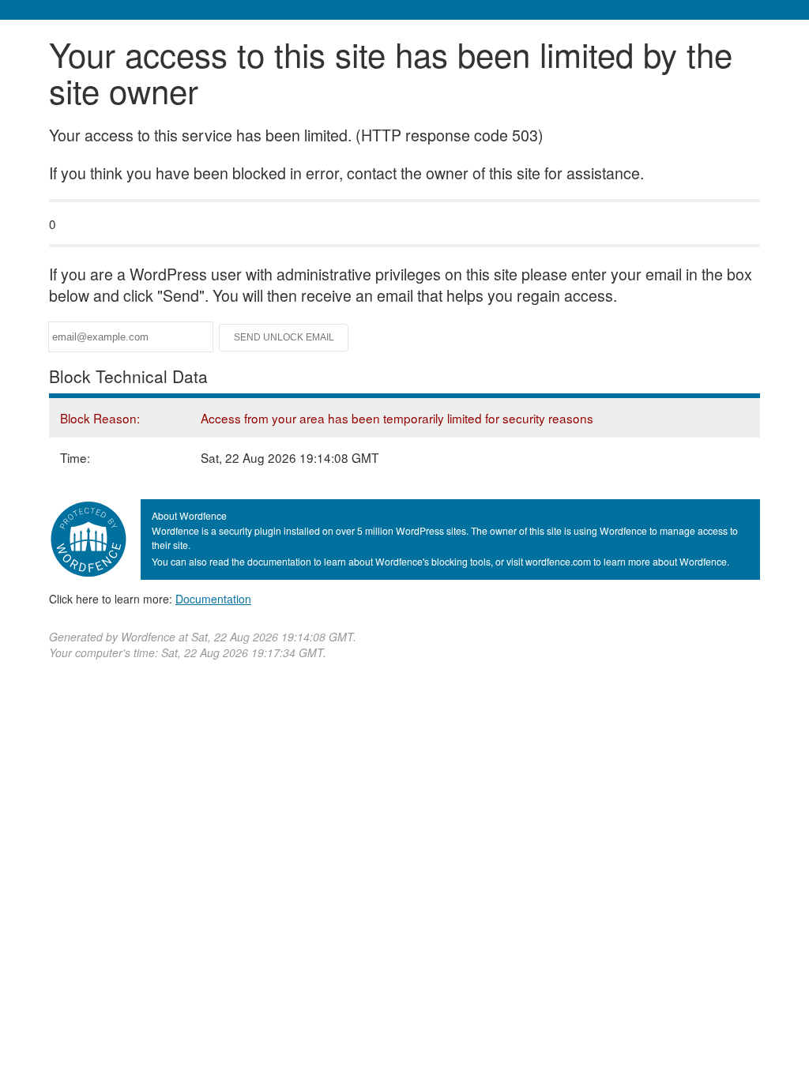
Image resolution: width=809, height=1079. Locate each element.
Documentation (213, 599)
